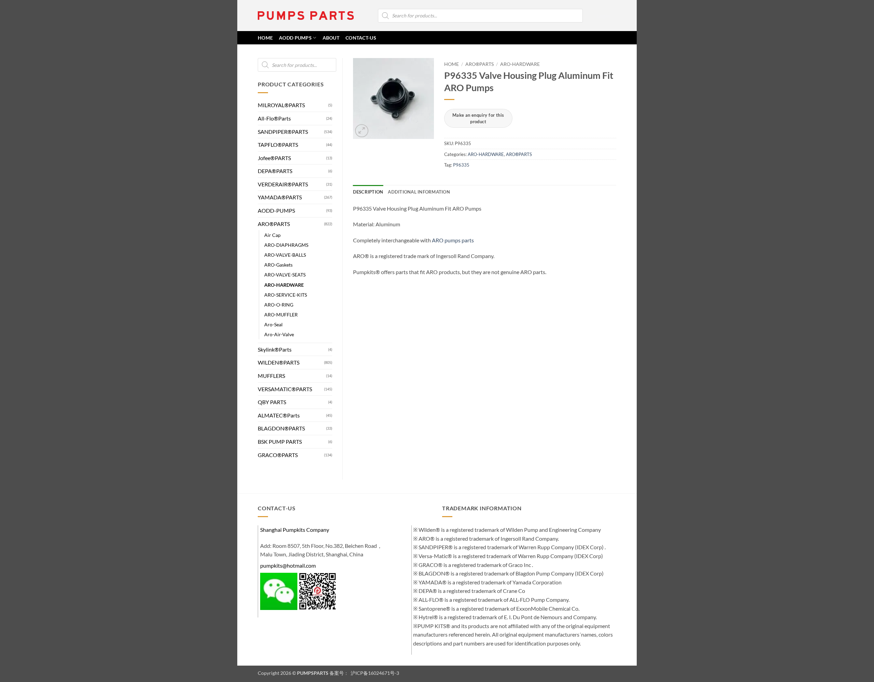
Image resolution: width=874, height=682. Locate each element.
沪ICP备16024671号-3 (374, 673)
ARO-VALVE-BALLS (285, 255)
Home (451, 64)
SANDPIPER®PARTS (283, 131)
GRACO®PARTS (278, 455)
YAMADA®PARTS (280, 197)
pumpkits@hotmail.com (288, 565)
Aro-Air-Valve (279, 334)
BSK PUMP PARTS (280, 441)
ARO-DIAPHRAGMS (286, 245)
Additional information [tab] (419, 192)
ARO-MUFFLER (281, 314)
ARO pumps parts (453, 240)
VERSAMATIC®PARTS (285, 389)
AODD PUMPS (295, 38)
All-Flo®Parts (274, 118)
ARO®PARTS (274, 224)
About (331, 38)
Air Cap (272, 235)
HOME (265, 38)
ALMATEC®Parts (279, 415)
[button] (603, 16)
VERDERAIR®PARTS (283, 184)
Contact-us (361, 38)
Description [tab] (368, 192)
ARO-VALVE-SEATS (285, 275)
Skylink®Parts (275, 349)
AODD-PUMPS (276, 210)
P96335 (461, 165)
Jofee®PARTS (274, 158)
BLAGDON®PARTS (281, 428)
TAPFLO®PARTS (278, 144)
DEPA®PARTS (275, 171)
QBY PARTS (272, 402)
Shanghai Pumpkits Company (294, 529)
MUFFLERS (271, 375)
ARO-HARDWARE (284, 285)
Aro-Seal (273, 324)
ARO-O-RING (278, 305)
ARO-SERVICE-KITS (285, 295)
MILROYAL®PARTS (281, 105)
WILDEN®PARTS (278, 362)
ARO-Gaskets (278, 265)
